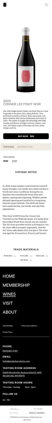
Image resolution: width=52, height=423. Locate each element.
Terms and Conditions (29, 326)
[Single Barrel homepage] (4, 5)
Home (9, 276)
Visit (8, 303)
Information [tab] (25, 146)
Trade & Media (8, 326)
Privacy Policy (7, 332)
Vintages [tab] (8, 146)
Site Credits (27, 420)
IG (4, 400)
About (10, 312)
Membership (16, 285)
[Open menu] (46, 5)
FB (8, 400)
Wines (9, 294)
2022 (5, 161)
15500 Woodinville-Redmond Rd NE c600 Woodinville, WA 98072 (22, 374)
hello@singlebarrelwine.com (16, 361)
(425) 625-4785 (10, 350)
